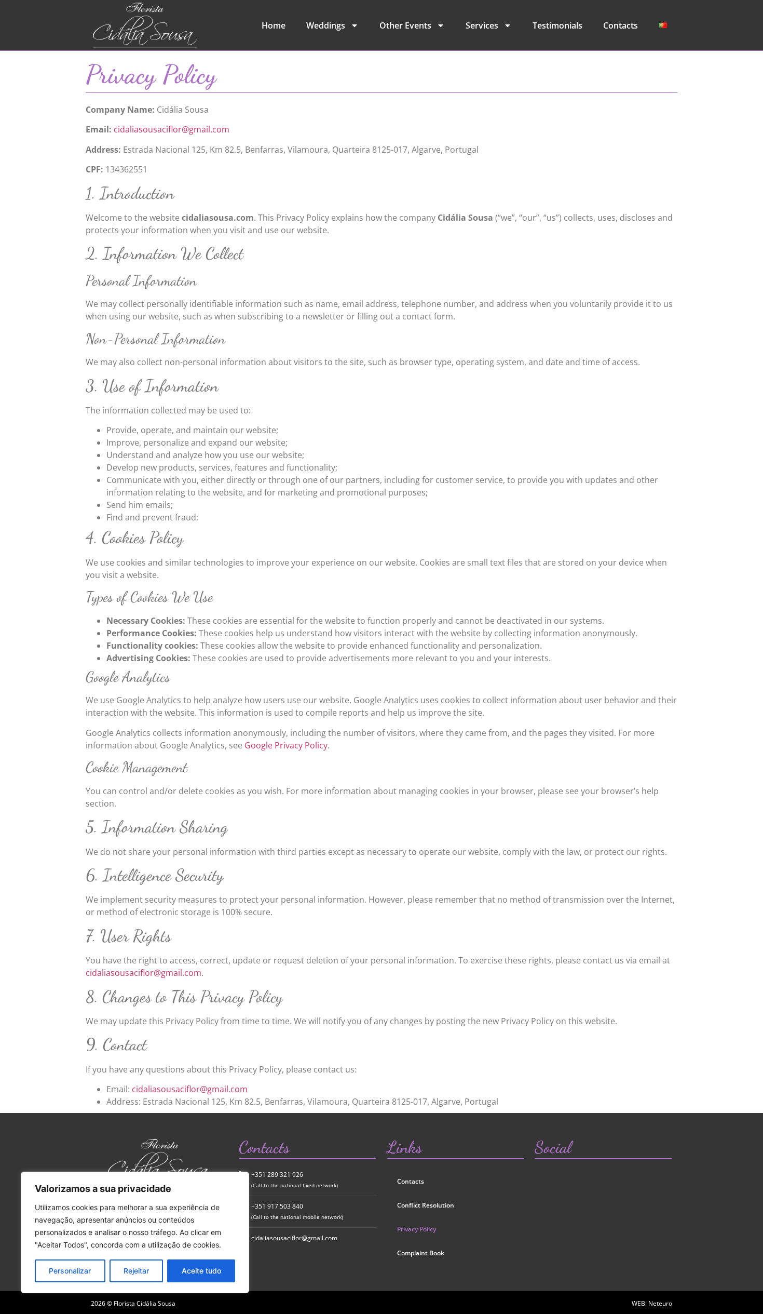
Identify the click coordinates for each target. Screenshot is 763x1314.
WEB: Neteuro (652, 1303)
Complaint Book (420, 1253)
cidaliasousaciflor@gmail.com (171, 129)
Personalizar (70, 1270)
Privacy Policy (416, 1229)
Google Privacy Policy (286, 745)
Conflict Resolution (425, 1205)
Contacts (620, 25)
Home (273, 25)
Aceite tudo (201, 1270)
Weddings (325, 25)
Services (482, 25)
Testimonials (557, 25)
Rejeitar (136, 1270)
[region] (135, 1232)
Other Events (405, 25)
